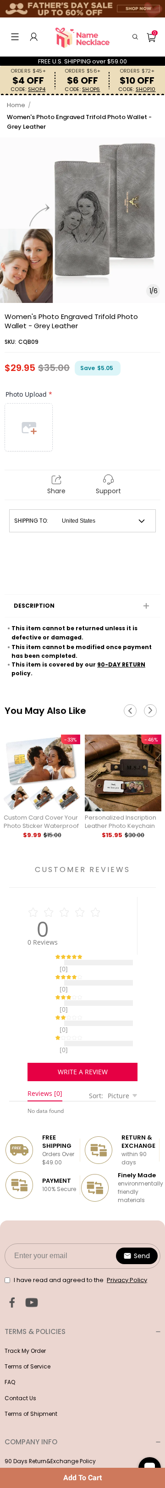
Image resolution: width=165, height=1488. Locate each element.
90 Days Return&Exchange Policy (50, 1438)
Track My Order (25, 1328)
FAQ (10, 1359)
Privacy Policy (23, 1454)
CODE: (28, 89)
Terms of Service (27, 1343)
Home (16, 105)
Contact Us (20, 1375)
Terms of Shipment (31, 1391)
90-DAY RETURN (121, 664)
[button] (15, 37)
